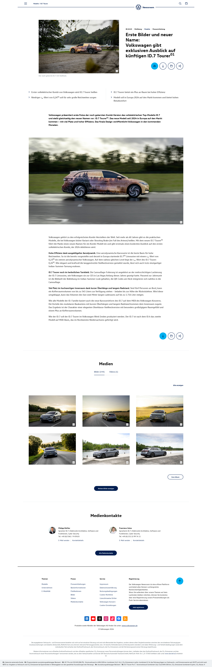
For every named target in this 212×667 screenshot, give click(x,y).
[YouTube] (93, 618)
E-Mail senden (63, 540)
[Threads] (99, 618)
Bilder (99, 372)
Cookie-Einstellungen (108, 605)
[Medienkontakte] (154, 66)
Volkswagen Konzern (107, 602)
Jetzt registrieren (138, 607)
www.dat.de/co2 (170, 653)
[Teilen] (179, 66)
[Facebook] (118, 618)
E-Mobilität (46, 591)
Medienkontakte (77, 602)
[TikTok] (112, 618)
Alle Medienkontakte (106, 553)
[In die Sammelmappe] (171, 66)
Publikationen (76, 591)
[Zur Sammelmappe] (186, 3)
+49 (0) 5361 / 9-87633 (70, 536)
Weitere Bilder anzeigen (106, 488)
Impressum (104, 584)
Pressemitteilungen (78, 584)
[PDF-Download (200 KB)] (163, 66)
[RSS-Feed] (125, 618)
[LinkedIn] (86, 618)
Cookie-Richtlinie (106, 595)
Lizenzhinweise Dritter (108, 598)
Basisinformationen (78, 588)
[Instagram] (106, 618)
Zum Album (175, 477)
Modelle (147, 29)
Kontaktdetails (77, 540)
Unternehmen (47, 588)
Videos (113, 372)
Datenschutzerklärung (108, 588)
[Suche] (180, 3)
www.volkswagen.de (129, 625)
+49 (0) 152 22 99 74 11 (131, 536)
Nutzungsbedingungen (108, 591)
